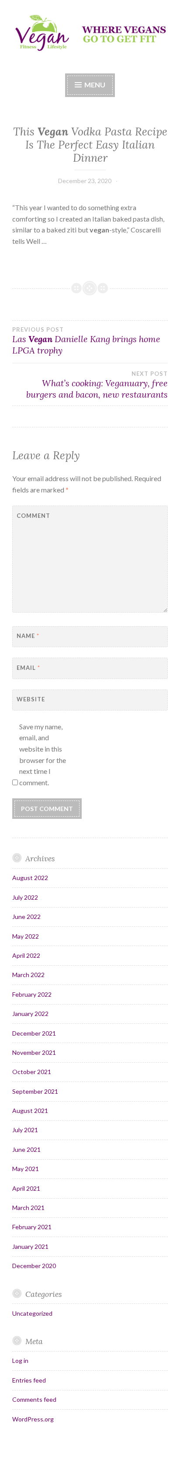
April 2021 (26, 1188)
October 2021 (31, 1071)
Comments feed (34, 1399)
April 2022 (26, 955)
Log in (20, 1360)
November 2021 (34, 1052)
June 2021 (26, 1149)
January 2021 (30, 1246)
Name (28, 635)
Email (28, 667)
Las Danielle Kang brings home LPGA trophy (86, 341)
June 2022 (26, 916)
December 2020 (34, 1265)
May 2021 (25, 1168)
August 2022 (30, 877)
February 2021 (32, 1226)
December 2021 (34, 1033)
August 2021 (30, 1110)
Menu (94, 84)
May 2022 (25, 936)
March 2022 (28, 974)
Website (31, 699)
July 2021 (25, 1129)
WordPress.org (33, 1419)
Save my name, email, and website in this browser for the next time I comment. (42, 754)
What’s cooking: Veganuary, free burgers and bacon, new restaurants (97, 385)
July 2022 (25, 897)
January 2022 (30, 1013)
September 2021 (35, 1091)
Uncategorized (32, 1313)
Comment (33, 515)
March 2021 (28, 1207)
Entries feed (29, 1380)
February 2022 (32, 994)
